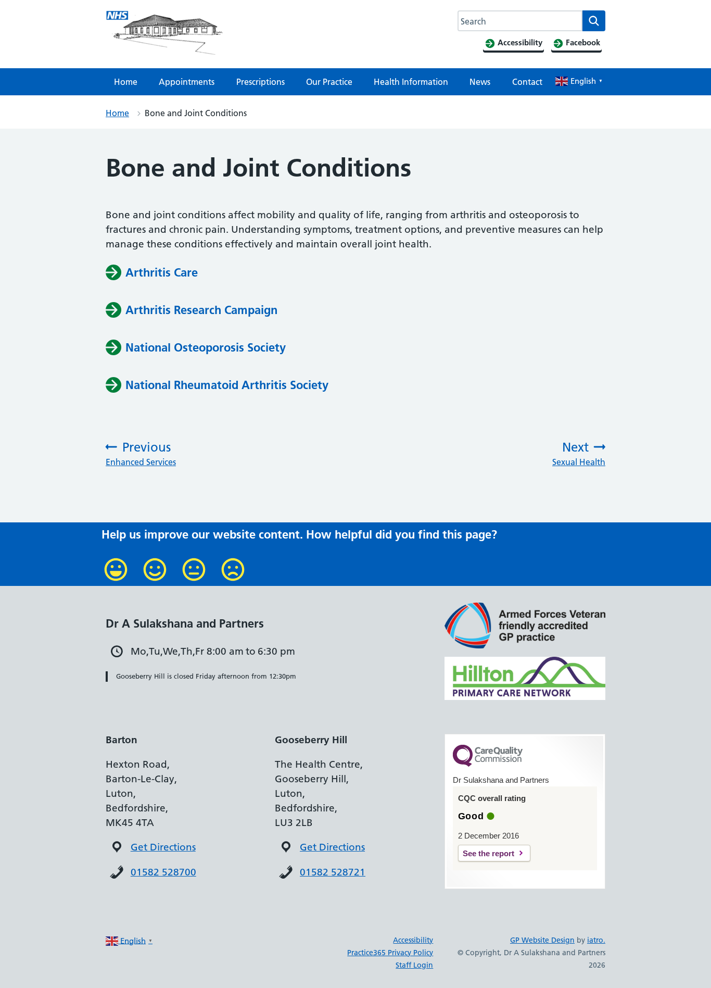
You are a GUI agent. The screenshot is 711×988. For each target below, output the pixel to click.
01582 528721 (332, 872)
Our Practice (329, 82)
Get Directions (163, 847)
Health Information (411, 82)
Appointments (186, 82)
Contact (527, 82)
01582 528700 (163, 872)
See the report (488, 853)
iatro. (596, 940)
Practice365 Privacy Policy (390, 952)
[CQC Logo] (488, 764)
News (479, 82)
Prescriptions (260, 82)
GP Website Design (542, 940)
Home (125, 82)
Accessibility (413, 940)
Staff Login (414, 965)
